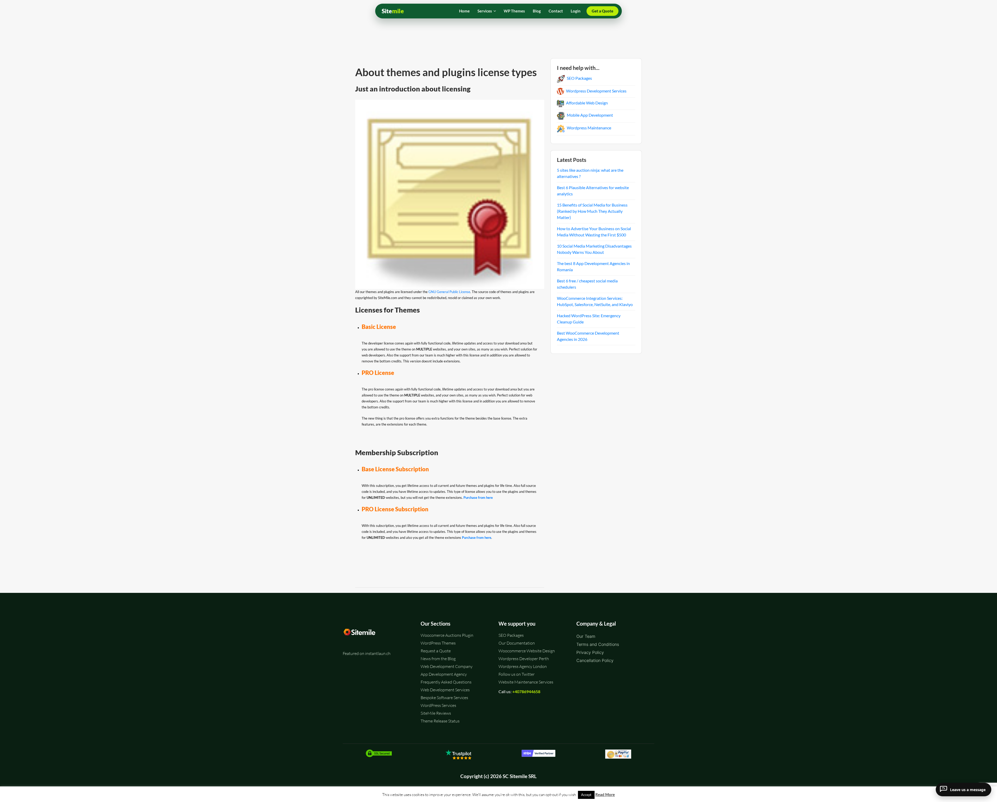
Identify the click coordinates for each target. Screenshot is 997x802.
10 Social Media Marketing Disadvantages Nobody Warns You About (594, 249)
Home (464, 11)
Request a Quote (436, 650)
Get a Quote (602, 11)
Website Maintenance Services (525, 682)
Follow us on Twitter (516, 674)
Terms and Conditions (597, 644)
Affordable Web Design (587, 102)
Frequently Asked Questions (446, 682)
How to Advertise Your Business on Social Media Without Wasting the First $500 (594, 231)
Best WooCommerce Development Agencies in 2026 (588, 336)
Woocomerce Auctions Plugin (447, 635)
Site (393, 11)
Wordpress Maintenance (589, 127)
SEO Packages (579, 78)
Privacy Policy (590, 652)
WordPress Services (438, 705)
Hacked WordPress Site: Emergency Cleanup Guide (589, 318)
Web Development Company (447, 666)
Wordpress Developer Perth (523, 658)
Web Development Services (445, 689)
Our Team (585, 636)
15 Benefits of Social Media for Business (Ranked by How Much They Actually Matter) (592, 211)
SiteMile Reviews (436, 713)
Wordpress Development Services (596, 90)
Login (576, 11)
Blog (537, 11)
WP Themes (514, 11)
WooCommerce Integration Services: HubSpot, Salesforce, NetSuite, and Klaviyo (595, 301)
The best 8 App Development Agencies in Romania (593, 266)
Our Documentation (516, 643)
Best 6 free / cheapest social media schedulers (587, 283)
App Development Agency (444, 674)
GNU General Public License (449, 292)
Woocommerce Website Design (526, 650)
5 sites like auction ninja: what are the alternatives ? (590, 173)
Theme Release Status (440, 721)
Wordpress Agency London (522, 666)
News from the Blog (438, 658)
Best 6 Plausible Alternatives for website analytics (593, 190)
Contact (556, 11)
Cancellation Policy (595, 660)
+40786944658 (526, 691)
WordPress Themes (438, 643)
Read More (605, 794)
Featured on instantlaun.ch (366, 653)
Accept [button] (586, 795)
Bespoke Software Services (444, 697)
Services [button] (484, 11)
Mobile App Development (590, 114)
